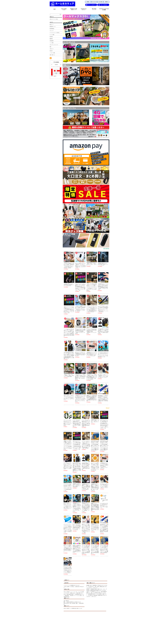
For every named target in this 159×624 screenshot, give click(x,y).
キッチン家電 (52, 34)
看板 (50, 46)
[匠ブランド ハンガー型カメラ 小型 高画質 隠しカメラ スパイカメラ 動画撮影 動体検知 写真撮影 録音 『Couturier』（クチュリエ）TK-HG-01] (80, 346)
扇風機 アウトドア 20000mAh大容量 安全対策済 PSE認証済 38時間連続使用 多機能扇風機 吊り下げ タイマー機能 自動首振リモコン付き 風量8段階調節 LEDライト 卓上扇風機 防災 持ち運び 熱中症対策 (92, 398)
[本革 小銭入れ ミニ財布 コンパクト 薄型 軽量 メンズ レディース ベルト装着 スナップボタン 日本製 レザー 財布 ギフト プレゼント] (103, 368)
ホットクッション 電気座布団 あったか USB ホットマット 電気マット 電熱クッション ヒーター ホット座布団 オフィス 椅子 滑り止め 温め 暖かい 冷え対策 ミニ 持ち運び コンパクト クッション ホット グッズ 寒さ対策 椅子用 (95, 467)
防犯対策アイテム (53, 26)
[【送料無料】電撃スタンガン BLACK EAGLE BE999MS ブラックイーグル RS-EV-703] (69, 277)
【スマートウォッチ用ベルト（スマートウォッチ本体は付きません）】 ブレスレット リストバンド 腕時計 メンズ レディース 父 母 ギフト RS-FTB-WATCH (67, 423)
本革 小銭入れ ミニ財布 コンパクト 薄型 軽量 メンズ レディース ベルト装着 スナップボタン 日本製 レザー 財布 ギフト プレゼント (104, 486)
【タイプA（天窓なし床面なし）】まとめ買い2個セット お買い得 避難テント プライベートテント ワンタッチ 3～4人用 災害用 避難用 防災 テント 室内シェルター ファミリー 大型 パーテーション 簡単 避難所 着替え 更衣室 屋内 (104, 549)
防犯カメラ (51, 24)
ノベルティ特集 (52, 52)
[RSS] (51, 58)
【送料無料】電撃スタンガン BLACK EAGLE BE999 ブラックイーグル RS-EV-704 (103, 264)
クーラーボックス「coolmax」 (55, 32)
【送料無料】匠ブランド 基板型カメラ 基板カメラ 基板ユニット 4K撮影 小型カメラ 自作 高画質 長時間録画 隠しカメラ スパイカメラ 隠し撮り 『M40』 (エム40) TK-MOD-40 (86, 487)
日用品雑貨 (51, 40)
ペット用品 (51, 42)
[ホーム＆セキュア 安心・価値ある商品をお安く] (62, 6)
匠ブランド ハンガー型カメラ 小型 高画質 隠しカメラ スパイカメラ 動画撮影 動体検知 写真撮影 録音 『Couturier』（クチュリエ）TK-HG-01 (80, 354)
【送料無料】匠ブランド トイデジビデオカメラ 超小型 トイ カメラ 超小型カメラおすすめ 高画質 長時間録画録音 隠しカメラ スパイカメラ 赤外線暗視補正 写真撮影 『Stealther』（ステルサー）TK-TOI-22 (103, 287)
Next (107, 118)
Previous (65, 118)
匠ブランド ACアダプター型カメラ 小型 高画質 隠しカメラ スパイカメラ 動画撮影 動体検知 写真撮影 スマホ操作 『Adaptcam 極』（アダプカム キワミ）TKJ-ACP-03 (77, 527)
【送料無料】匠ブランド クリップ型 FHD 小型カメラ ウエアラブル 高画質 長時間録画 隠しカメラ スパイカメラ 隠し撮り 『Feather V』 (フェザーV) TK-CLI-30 (92, 354)
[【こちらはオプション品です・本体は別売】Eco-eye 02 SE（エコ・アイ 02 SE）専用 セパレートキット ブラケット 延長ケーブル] (104, 498)
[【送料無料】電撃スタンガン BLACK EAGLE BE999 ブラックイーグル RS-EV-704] (103, 257)
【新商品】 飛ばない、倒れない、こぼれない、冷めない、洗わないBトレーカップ (92, 264)
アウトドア (51, 30)
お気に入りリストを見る (54, 19)
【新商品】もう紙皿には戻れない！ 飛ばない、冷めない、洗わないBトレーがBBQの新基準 (69, 375)
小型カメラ (51, 48)
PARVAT (51, 50)
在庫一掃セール (52, 54)
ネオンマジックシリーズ (54, 44)
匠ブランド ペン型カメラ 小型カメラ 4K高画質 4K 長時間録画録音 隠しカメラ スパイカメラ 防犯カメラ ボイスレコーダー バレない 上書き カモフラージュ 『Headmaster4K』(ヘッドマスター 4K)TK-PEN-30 (103, 309)
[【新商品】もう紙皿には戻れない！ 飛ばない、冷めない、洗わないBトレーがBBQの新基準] (69, 368)
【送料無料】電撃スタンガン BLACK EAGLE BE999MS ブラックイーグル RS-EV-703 (69, 285)
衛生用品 (51, 36)
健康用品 (51, 38)
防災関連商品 (52, 28)
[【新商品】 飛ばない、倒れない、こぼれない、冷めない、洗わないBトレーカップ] (92, 257)
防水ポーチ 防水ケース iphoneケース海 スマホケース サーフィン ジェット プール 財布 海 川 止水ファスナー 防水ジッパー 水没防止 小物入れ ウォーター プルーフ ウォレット (67, 506)
